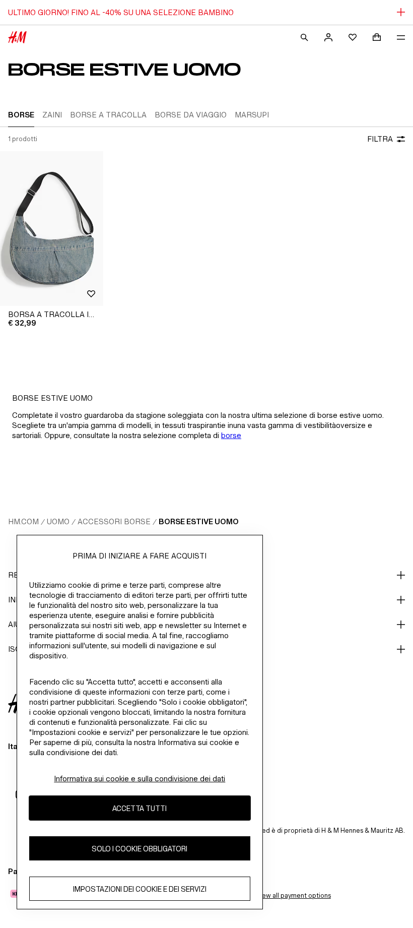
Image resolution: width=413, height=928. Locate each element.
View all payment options (293, 895)
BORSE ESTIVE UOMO (199, 521)
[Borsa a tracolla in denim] (51, 228)
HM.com (23, 521)
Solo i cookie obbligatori (139, 848)
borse (231, 435)
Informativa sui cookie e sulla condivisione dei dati (139, 778)
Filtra (380, 139)
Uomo (58, 521)
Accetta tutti (139, 808)
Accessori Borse (114, 521)
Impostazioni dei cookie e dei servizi (139, 889)
